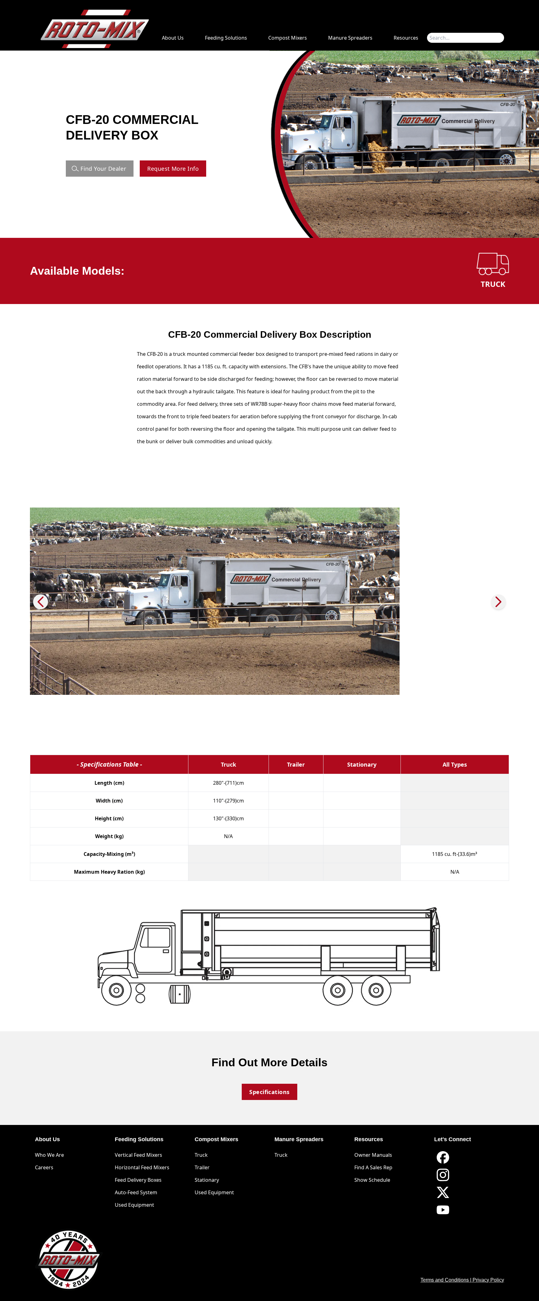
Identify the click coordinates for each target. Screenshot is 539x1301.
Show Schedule (372, 1179)
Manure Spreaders (350, 37)
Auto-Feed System (136, 1192)
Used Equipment (134, 1204)
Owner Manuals (373, 1154)
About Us (173, 37)
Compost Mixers (287, 37)
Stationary (207, 1179)
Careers (44, 1167)
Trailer (202, 1167)
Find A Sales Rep (373, 1167)
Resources (406, 37)
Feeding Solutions (226, 37)
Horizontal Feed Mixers (142, 1167)
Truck (201, 1154)
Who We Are (49, 1154)
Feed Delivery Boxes (138, 1179)
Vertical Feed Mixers (138, 1154)
